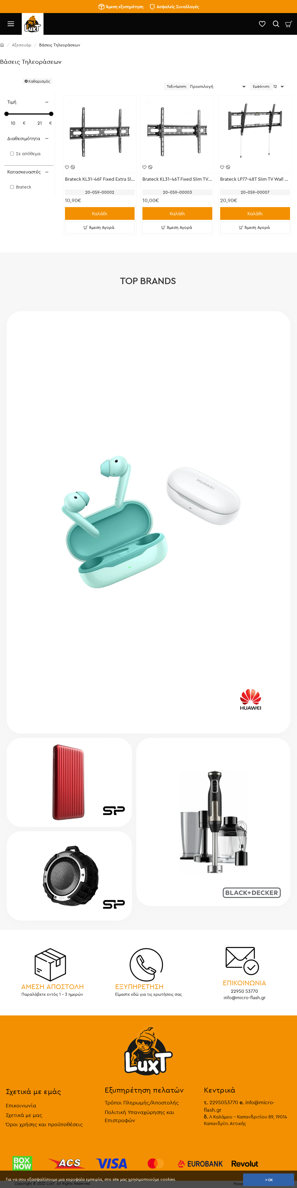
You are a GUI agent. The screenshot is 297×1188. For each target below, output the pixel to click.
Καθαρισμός (39, 81)
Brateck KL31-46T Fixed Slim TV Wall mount (177, 179)
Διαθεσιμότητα (23, 138)
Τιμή (11, 102)
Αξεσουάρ (21, 45)
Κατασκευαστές (24, 172)
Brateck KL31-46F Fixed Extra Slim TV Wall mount (100, 179)
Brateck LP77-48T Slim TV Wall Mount (255, 179)
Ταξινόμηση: (177, 86)
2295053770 (221, 1102)
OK (270, 1180)
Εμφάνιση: (261, 86)
